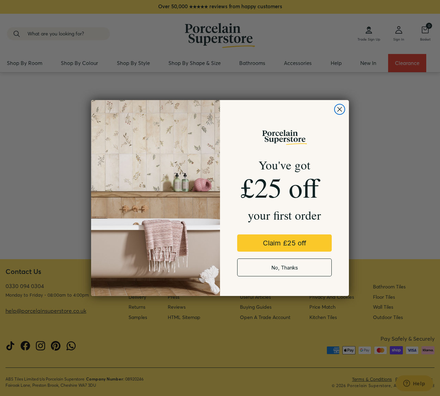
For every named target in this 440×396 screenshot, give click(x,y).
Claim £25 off (284, 243)
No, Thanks (284, 267)
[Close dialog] (339, 109)
